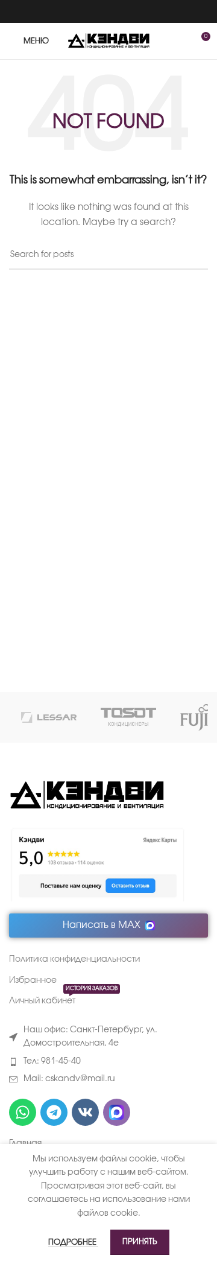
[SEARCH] (194, 256)
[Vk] (85, 1112)
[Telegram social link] (123, 11)
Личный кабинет (63, 998)
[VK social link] (108, 11)
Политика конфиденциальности (74, 960)
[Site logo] (109, 41)
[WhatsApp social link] (93, 11)
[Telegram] (54, 1112)
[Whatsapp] (22, 1112)
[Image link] (86, 795)
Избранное (33, 981)
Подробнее (73, 1242)
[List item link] (108, 1062)
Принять (139, 1241)
